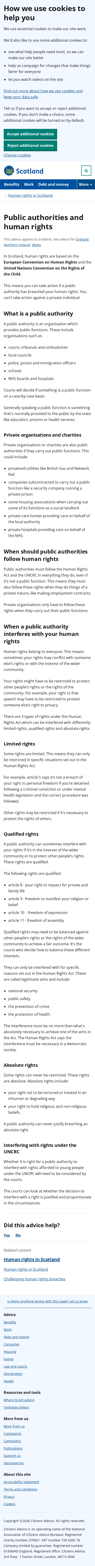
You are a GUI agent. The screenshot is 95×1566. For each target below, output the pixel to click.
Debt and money (53, 184)
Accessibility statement (21, 1482)
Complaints (12, 1433)
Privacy (9, 1496)
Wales (36, 245)
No (18, 1235)
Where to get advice (19, 1400)
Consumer (12, 1344)
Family (9, 1359)
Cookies (9, 1504)
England (82, 239)
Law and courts (15, 1366)
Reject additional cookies (30, 145)
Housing (10, 1351)
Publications (13, 1448)
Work (29, 184)
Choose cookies (17, 155)
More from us (14, 1426)
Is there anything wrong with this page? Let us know (47, 1301)
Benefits (11, 184)
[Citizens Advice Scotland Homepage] (24, 170)
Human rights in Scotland (30, 195)
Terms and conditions (20, 1489)
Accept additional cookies (30, 133)
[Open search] (86, 170)
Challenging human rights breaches (34, 1279)
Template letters (16, 1407)
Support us (12, 1455)
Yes (7, 1235)
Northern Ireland (17, 245)
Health (9, 1381)
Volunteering (14, 1463)
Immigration (13, 1374)
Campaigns (12, 1441)
